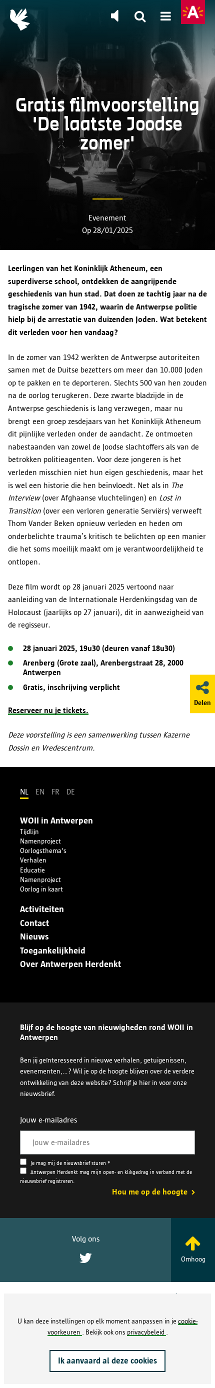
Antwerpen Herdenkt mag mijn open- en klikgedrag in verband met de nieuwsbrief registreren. (106, 1176)
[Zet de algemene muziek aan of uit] (114, 16)
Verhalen (33, 860)
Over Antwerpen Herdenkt (70, 963)
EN (40, 791)
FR (56, 791)
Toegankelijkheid (53, 950)
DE (70, 791)
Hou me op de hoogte (151, 1191)
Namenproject (40, 841)
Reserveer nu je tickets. (48, 710)
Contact (34, 923)
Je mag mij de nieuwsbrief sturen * (69, 1163)
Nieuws (34, 936)
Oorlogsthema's (43, 850)
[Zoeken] (140, 17)
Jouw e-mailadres (48, 1119)
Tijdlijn (29, 832)
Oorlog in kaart (41, 889)
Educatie (32, 870)
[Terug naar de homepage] (20, 20)
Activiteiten (42, 909)
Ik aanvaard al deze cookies (107, 1361)
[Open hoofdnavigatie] (166, 17)
